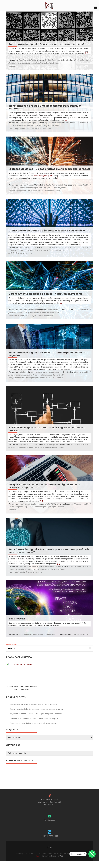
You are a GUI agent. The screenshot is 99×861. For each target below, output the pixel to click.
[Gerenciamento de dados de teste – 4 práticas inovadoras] (49, 290)
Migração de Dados (51, 125)
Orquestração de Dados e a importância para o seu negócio (46, 230)
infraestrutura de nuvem (30, 375)
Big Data (48, 60)
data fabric (56, 122)
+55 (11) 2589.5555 (49, 836)
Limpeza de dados (26, 187)
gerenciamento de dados (17, 312)
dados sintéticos (52, 309)
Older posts (12, 644)
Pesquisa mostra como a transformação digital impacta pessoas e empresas (44, 486)
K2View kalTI (13, 250)
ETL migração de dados (54, 247)
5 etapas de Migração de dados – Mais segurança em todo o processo (46, 429)
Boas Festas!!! (17, 618)
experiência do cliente (23, 125)
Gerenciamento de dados (28, 309)
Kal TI (39, 856)
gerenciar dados (14, 375)
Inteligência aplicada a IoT (55, 566)
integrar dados (46, 375)
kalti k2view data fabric (29, 250)
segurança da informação (25, 63)
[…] (86, 53)
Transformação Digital (27, 60)
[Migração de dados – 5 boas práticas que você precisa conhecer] (49, 165)
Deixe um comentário (42, 128)
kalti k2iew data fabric (27, 247)
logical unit (37, 187)
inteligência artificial (16, 569)
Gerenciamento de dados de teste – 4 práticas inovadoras (45, 293)
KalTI (41, 125)
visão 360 (30, 128)
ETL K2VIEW (47, 185)
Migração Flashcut (22, 190)
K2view (35, 125)
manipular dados (14, 377)
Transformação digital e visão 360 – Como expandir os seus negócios (46, 354)
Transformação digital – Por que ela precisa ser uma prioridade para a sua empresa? (48, 551)
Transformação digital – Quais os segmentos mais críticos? (46, 44)
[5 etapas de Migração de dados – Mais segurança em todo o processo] (49, 418)
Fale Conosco (49, 820)
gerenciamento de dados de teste (40, 312)
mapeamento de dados (24, 447)
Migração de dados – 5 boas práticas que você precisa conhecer (49, 168)
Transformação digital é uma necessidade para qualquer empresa (44, 107)
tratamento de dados (16, 315)
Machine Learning (32, 569)
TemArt (59, 856)
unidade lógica (30, 315)
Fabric (37, 372)
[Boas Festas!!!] (49, 609)
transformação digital (44, 63)
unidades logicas (37, 190)
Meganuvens (44, 569)
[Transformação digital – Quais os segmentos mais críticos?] (49, 40)
